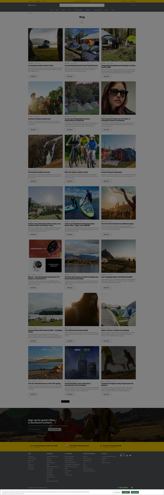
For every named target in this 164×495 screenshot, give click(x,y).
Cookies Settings (117, 492)
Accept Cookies (135, 492)
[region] (82, 492)
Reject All (126, 492)
